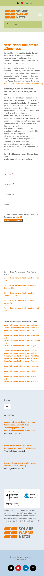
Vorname (8, 174)
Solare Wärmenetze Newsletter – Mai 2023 (21, 353)
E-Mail (7, 204)
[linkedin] (27, 3)
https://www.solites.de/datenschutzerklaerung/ (24, 84)
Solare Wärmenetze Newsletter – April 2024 (21, 328)
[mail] (31, 3)
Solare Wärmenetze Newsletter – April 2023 (21, 356)
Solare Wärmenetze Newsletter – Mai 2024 (21, 325)
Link (19, 217)
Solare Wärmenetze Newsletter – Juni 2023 (21, 351)
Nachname (9, 184)
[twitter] (18, 3)
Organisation (9, 194)
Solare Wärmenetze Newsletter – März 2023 (21, 358)
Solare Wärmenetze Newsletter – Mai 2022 (21, 381)
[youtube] (22, 3)
